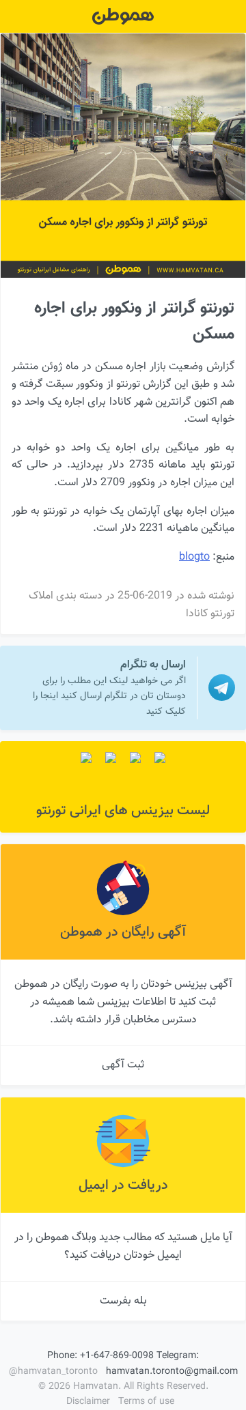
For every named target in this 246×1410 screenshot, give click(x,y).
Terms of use (146, 1401)
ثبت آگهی (123, 1065)
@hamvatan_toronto (53, 1371)
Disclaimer (88, 1401)
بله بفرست (123, 1301)
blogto (194, 557)
